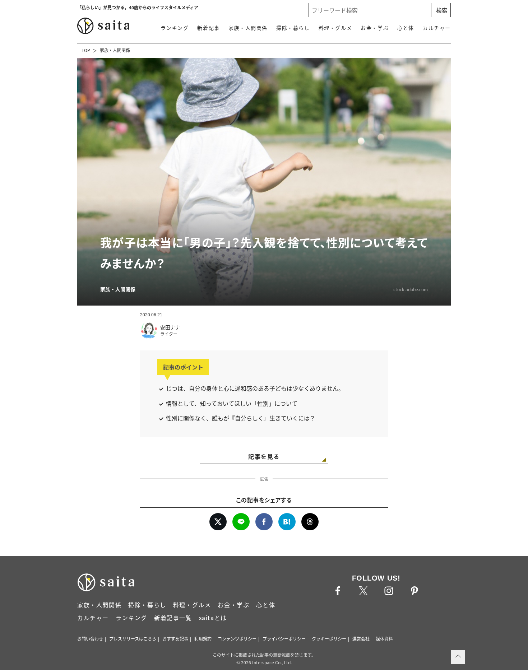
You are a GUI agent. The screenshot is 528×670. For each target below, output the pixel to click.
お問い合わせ (90, 639)
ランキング (175, 27)
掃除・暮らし (293, 27)
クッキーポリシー (329, 639)
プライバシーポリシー (284, 639)
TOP (86, 50)
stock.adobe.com (410, 289)
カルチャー (437, 27)
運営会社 (361, 639)
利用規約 (203, 639)
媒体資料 (384, 639)
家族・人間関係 (248, 27)
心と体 (405, 27)
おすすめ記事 (175, 639)
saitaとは (213, 617)
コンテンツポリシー (237, 639)
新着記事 (208, 27)
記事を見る (264, 456)
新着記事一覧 (173, 617)
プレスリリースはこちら (132, 639)
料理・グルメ (335, 27)
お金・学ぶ (375, 27)
